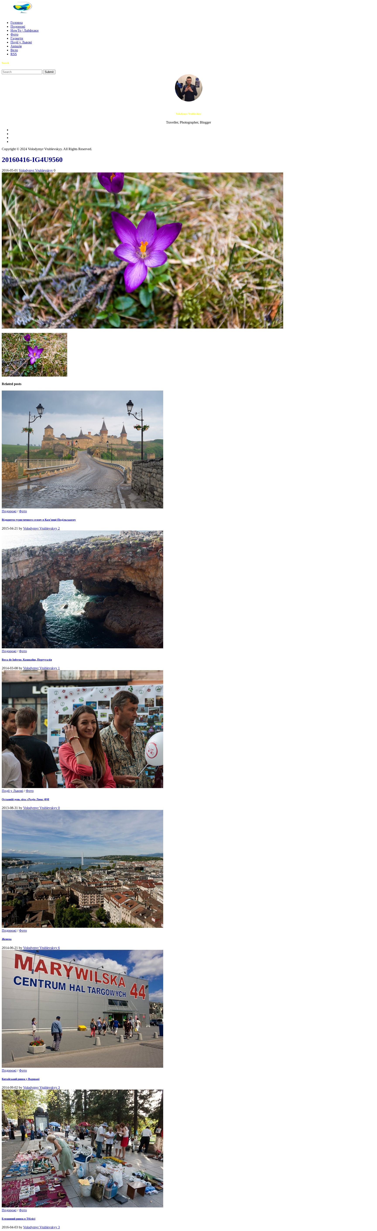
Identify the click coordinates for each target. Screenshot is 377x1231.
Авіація (16, 46)
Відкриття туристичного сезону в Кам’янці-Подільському (39, 519)
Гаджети (16, 38)
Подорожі (17, 26)
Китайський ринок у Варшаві (20, 1079)
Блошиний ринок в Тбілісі (18, 1218)
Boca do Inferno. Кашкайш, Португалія (27, 659)
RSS (13, 54)
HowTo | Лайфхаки (24, 30)
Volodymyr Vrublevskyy (36, 170)
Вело (14, 50)
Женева (7, 939)
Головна (16, 22)
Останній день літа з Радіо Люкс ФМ (25, 799)
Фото (14, 34)
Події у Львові (21, 42)
